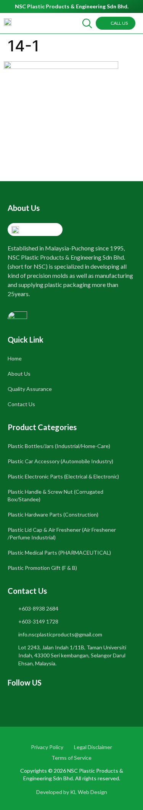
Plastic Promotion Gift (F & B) (42, 567)
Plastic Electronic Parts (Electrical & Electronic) (63, 476)
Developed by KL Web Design (71, 792)
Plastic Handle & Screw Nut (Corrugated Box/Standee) (55, 495)
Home (15, 358)
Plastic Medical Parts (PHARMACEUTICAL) (59, 552)
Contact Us (21, 404)
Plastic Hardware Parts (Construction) (53, 514)
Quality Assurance (30, 389)
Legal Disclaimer (93, 747)
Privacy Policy (47, 747)
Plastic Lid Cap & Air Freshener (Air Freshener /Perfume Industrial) (62, 533)
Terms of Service (71, 757)
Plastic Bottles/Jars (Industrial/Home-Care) (59, 446)
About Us (19, 373)
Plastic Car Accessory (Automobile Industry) (60, 461)
